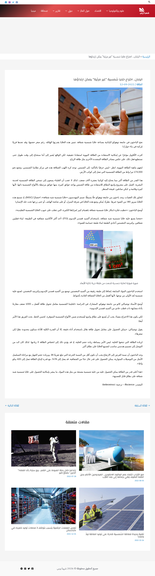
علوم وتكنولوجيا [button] (116, 11)
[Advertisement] (77, 35)
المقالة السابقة (142, 405)
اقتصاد (98, 11)
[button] (149, 2)
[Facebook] (17, 2)
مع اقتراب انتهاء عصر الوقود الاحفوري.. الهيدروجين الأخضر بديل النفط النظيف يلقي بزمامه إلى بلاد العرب (112, 475)
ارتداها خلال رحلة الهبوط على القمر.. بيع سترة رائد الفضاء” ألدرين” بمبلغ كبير (47, 471)
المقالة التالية (12, 405)
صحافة (44, 11)
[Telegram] (6, 2)
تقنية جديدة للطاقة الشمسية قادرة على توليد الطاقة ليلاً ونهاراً (115, 535)
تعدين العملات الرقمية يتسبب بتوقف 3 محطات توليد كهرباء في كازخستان (43, 529)
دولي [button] (70, 11)
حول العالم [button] (84, 11)
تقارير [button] (57, 11)
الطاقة (139, 84)
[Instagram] (9, 2)
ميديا (33, 11)
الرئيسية (146, 57)
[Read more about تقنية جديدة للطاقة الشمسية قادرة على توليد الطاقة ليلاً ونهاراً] (111, 509)
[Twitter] (13, 2)
